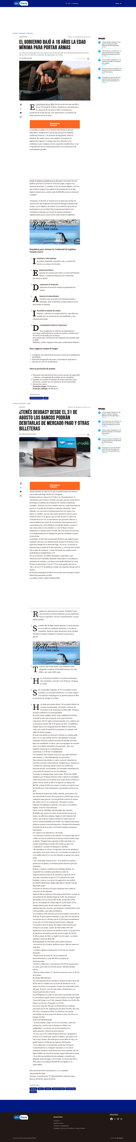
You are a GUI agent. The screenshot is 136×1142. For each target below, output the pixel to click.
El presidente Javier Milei (45, 104)
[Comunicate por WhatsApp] (121, 1070)
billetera (33, 1044)
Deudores (33, 1041)
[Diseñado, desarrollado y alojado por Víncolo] (120, 1090)
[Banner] (55, 128)
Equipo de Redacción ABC (29, 410)
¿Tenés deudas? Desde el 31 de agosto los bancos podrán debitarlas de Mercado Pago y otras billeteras (111, 44)
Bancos (41, 1041)
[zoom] (54, 81)
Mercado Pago (71, 1041)
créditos (47, 1041)
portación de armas (36, 374)
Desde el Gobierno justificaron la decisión (46, 157)
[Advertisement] (68, 20)
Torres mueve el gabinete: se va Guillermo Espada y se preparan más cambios (111, 61)
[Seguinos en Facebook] (111, 1070)
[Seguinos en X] (114, 1070)
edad (45, 374)
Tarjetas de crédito (58, 1041)
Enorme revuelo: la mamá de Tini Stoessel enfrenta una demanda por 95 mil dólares (111, 70)
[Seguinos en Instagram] (118, 1070)
